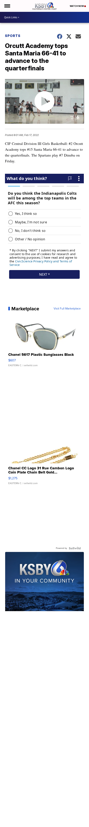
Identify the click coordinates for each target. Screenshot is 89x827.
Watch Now (77, 6)
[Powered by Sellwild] (75, 548)
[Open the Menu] (7, 6)
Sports (12, 36)
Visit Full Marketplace (67, 308)
